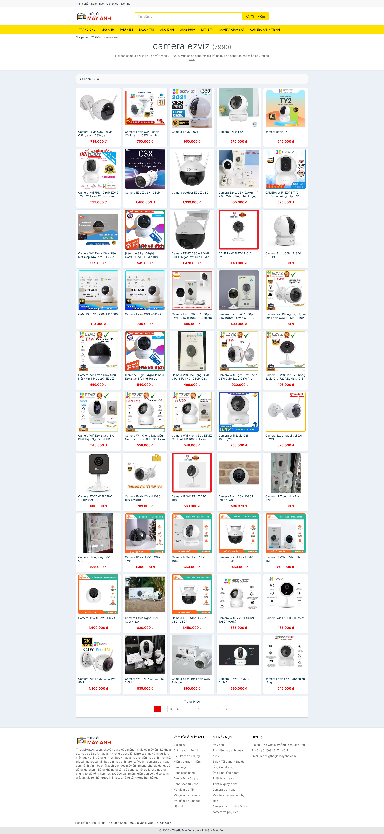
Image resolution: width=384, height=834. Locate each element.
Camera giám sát (231, 29)
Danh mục (97, 3)
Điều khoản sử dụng (187, 756)
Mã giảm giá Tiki (184, 789)
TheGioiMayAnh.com (185, 830)
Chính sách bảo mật (187, 750)
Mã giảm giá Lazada (187, 795)
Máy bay (207, 29)
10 (219, 709)
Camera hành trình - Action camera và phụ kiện (230, 809)
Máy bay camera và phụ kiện (228, 797)
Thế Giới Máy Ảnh (213, 830)
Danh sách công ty (186, 778)
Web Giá (153, 822)
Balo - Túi (146, 29)
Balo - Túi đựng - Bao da (229, 761)
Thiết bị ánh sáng (224, 778)
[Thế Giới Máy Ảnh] (96, 741)
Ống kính (167, 29)
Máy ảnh (107, 29)
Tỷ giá (101, 822)
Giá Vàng (140, 822)
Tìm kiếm (257, 16)
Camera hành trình (265, 29)
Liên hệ (125, 3)
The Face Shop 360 (120, 822)
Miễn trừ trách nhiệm (187, 761)
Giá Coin (165, 822)
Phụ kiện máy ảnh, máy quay (228, 753)
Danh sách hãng (184, 772)
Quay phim (187, 29)
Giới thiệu (112, 3)
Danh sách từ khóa (186, 784)
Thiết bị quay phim (225, 784)
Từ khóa (96, 37)
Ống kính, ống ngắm (226, 772)
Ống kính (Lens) (223, 767)
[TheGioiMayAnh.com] (94, 16)
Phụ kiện (126, 29)
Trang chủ (82, 3)
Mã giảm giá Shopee (187, 800)
